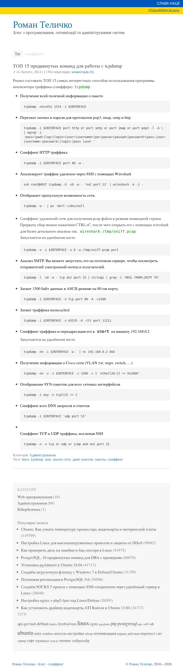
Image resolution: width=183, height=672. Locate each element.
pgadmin (104, 624)
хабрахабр (80, 640)
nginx (94, 623)
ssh (151, 623)
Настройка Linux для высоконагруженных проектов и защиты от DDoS (81, 542)
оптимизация (105, 633)
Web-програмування (34, 496)
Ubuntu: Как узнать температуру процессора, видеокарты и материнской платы (88, 529)
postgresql (127, 623)
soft (145, 624)
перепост (147, 633)
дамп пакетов (83, 459)
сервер (21, 641)
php (114, 623)
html (74, 624)
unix (48, 459)
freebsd (64, 623)
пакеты (100, 459)
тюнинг (65, 640)
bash (32, 623)
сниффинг (115, 459)
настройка (75, 633)
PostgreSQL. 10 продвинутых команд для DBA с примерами (71, 557)
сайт (159, 633)
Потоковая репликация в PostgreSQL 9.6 (55, 579)
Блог (41, 664)
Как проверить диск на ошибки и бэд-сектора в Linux (66, 550)
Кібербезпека (28, 509)
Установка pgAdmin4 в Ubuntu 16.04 (51, 564)
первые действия (128, 633)
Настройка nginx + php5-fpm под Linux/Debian (60, 600)
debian (43, 623)
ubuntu (25, 632)
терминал (42, 640)
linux (25, 459)
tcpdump (37, 459)
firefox (53, 624)
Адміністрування (42, 455)
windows (48, 633)
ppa (140, 624)
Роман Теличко (42, 24)
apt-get (23, 623)
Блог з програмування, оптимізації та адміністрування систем (69, 32)
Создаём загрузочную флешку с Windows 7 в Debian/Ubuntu (72, 572)
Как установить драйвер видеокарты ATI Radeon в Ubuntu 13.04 (75, 607)
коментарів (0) (83, 71)
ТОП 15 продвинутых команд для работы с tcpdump (67, 65)
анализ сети (62, 459)
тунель (54, 641)
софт (30, 640)
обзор (89, 633)
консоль (60, 633)
